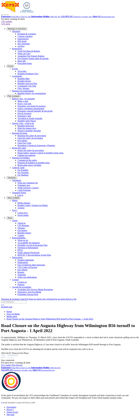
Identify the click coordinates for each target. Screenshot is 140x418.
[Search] (5, 14)
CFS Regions (23, 225)
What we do (23, 240)
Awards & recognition (21, 287)
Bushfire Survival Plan (27, 83)
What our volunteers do (28, 183)
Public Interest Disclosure (29, 252)
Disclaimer (11, 407)
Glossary (21, 228)
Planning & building (21, 158)
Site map (10, 414)
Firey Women (23, 88)
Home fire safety (19, 148)
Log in (20, 195)
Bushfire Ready (24, 81)
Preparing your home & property (32, 106)
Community (17, 76)
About (10, 218)
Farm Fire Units (24, 143)
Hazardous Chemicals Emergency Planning (36, 145)
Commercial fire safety (27, 160)
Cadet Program (24, 190)
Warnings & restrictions (17, 29)
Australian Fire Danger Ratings (31, 56)
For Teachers (23, 172)
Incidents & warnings (27, 34)
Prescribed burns (25, 63)
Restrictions (17, 48)
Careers (21, 235)
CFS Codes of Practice (27, 267)
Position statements (26, 260)
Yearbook (22, 275)
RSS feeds (22, 41)
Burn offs (22, 61)
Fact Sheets (22, 270)
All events (22, 71)
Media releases (24, 203)
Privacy (10, 409)
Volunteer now (24, 185)
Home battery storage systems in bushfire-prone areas (40, 153)
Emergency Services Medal (29, 292)
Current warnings (25, 36)
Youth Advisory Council (28, 188)
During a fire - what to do (23, 123)
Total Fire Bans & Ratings (29, 51)
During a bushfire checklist (29, 131)
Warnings (16, 31)
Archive (21, 46)
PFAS (20, 250)
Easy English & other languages (31, 265)
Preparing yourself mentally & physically (35, 111)
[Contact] (2, 14)
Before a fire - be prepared (23, 99)
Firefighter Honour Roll (28, 294)
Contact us (22, 282)
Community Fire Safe (27, 86)
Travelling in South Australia (30, 118)
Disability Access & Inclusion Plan (32, 245)
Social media (23, 215)
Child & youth (18, 167)
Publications (17, 257)
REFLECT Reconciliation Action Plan (34, 255)
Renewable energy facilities (29, 165)
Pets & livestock (24, 113)
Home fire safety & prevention (31, 150)
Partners (21, 284)
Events (10, 66)
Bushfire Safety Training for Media (33, 205)
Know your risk (24, 103)
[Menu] (8, 14)
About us (21, 223)
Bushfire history (24, 233)
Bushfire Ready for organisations (32, 93)
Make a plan (23, 101)
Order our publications (27, 277)
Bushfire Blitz (24, 78)
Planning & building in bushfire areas (34, 163)
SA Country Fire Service (11, 365)
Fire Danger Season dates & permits (33, 58)
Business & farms (19, 133)
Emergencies (23, 39)
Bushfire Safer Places (27, 121)
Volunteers (12, 178)
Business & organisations (23, 91)
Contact (15, 279)
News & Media (13, 198)
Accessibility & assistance (29, 243)
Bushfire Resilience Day (28, 73)
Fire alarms (22, 140)
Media (15, 200)
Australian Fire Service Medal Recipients (35, 289)
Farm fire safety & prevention (30, 138)
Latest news (23, 213)
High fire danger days (27, 128)
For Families (23, 170)
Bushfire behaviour (26, 126)
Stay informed (24, 44)
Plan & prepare (13, 96)
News (14, 210)
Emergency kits (24, 116)
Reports (21, 272)
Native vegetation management (31, 108)
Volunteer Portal (19, 192)
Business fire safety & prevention (32, 135)
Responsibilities (19, 238)
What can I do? (24, 53)
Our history (22, 230)
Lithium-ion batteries (26, 155)
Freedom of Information (28, 247)
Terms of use (12, 412)
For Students (23, 175)
